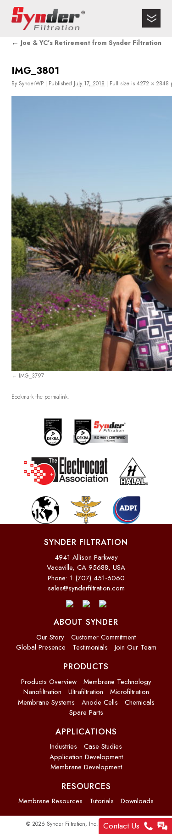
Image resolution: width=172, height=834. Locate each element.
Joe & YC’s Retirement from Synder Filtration (86, 42)
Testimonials (90, 644)
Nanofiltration (42, 689)
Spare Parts (86, 709)
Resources (86, 783)
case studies (103, 743)
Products (86, 663)
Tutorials (101, 798)
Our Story (50, 634)
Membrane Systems (46, 699)
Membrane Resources (50, 798)
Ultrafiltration (85, 689)
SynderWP (31, 83)
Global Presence (41, 644)
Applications (86, 728)
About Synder (86, 619)
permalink (55, 394)
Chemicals (140, 699)
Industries (63, 743)
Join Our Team (135, 644)
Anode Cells (100, 699)
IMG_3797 (31, 375)
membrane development (86, 764)
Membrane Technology (117, 678)
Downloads (137, 798)
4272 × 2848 (153, 83)
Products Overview (49, 678)
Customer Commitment (103, 634)
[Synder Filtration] (48, 18)
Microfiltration (129, 689)
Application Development (86, 753)
